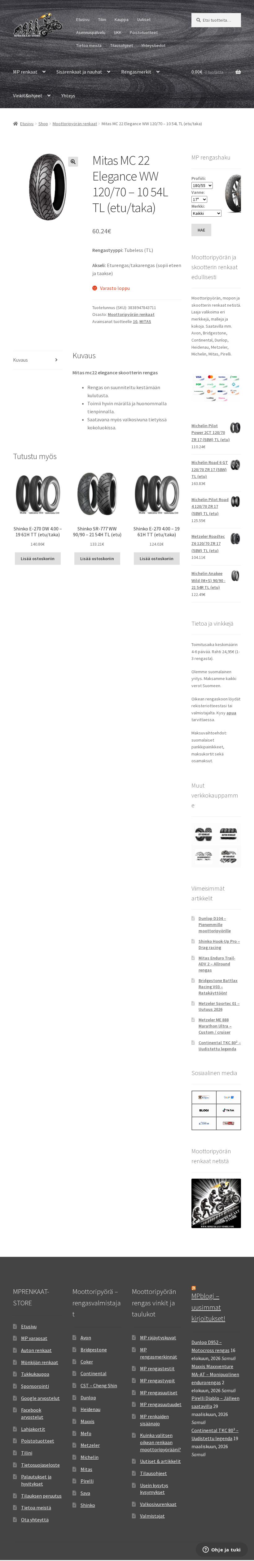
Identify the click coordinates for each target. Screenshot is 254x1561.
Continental (94, 1373)
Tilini (102, 19)
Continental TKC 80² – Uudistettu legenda (220, 1046)
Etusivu (83, 19)
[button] (73, 162)
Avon (86, 1337)
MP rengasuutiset (158, 1392)
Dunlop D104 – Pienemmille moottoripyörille (215, 925)
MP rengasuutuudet (161, 1404)
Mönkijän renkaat (39, 1362)
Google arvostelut (40, 1398)
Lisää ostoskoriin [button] (38, 558)
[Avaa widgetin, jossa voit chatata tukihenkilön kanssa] (221, 1550)
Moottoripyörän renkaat (75, 123)
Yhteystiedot (153, 45)
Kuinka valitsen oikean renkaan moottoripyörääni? (160, 1442)
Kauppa (122, 19)
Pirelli (87, 1481)
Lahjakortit (33, 1429)
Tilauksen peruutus (41, 1496)
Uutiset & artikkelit (160, 1461)
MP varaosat (34, 1338)
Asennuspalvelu (90, 32)
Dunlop (88, 1397)
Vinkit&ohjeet (27, 95)
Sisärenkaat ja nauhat (79, 72)
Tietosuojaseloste (40, 1465)
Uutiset (144, 19)
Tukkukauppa (35, 1374)
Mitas (86, 1469)
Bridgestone (94, 1349)
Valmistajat (152, 1516)
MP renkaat (25, 72)
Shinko (88, 1505)
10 (135, 321)
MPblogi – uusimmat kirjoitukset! (208, 1307)
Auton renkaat (36, 1350)
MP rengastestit (157, 1368)
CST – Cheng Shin (99, 1385)
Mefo (86, 1433)
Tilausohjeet (121, 45)
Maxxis (87, 1421)
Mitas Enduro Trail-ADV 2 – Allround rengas (217, 964)
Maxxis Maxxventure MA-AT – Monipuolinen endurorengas (215, 1374)
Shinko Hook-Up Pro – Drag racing (219, 944)
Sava (85, 1493)
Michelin (90, 1457)
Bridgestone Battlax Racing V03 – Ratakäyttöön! (218, 987)
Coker (87, 1362)
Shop (43, 123)
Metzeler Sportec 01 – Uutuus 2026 (219, 1006)
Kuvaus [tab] (20, 360)
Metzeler (90, 1445)
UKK (117, 32)
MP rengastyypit (157, 1380)
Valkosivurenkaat (158, 1504)
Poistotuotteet (144, 32)
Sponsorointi (35, 1386)
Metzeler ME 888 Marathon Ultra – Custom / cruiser (215, 1026)
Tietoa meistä (89, 45)
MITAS (145, 321)
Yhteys (68, 95)
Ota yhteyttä (35, 1519)
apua (231, 713)
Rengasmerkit (136, 72)
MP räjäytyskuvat (158, 1337)
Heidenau (90, 1409)
